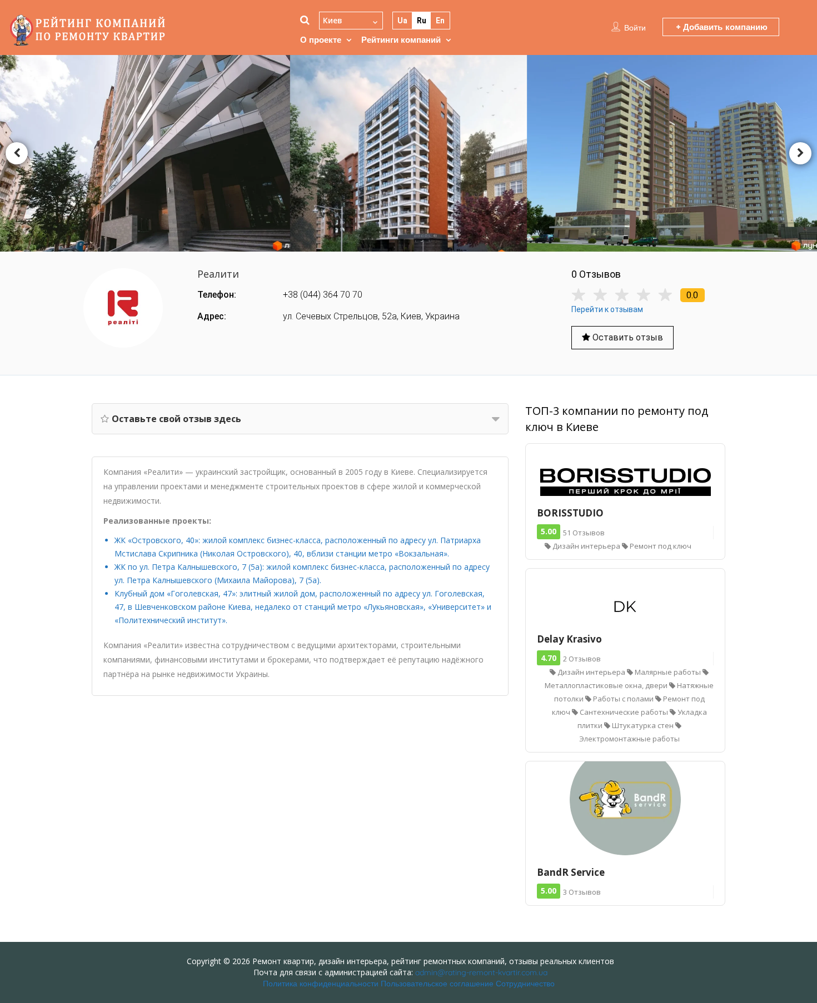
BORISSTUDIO (570, 512)
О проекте (320, 39)
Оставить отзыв (626, 337)
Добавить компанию (724, 27)
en (440, 20)
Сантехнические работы (624, 712)
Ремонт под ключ (659, 546)
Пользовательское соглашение (437, 984)
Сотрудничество (525, 984)
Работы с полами (623, 699)
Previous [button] (16, 153)
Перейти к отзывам (607, 309)
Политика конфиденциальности (320, 984)
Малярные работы (668, 672)
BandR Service (571, 872)
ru (421, 20)
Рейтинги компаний (401, 39)
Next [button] (800, 153)
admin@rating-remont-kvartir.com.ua (481, 972)
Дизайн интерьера (586, 546)
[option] (408, 153)
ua (402, 20)
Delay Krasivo (569, 639)
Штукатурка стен (642, 725)
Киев (332, 20)
